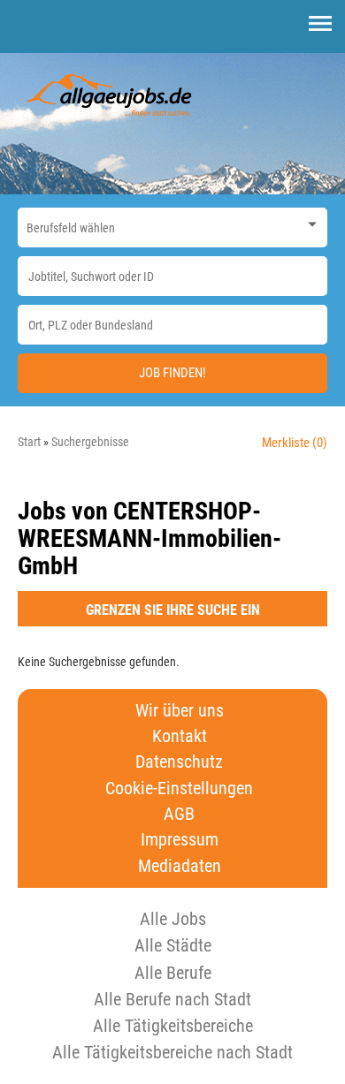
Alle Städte (172, 945)
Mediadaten (179, 866)
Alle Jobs (173, 918)
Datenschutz (179, 762)
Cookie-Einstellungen (179, 788)
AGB (179, 814)
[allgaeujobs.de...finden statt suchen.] (111, 94)
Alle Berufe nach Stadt (172, 999)
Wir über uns (179, 711)
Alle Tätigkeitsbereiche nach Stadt (172, 1052)
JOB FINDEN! (172, 373)
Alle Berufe (172, 972)
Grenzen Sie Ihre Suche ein (173, 610)
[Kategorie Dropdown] (309, 223)
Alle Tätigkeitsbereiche (173, 1025)
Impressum (179, 840)
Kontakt (179, 736)
